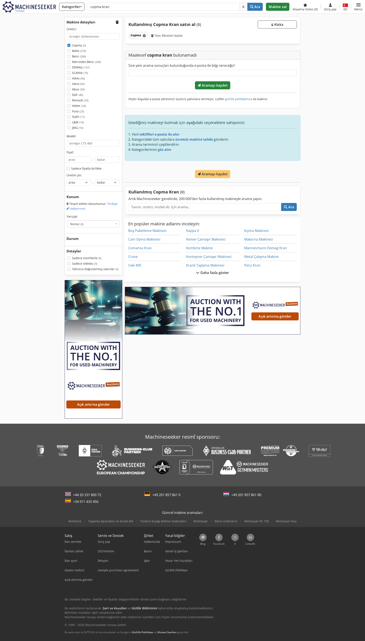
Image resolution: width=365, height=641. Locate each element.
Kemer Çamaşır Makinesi (205, 239)
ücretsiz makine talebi (194, 139)
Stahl (78, 117)
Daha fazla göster (214, 272)
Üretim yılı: (74, 175)
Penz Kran (252, 265)
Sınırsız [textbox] (77, 224)
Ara (256, 6)
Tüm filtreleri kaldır (168, 36)
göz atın (164, 149)
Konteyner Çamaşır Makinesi (209, 256)
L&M (78, 122)
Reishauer (200, 521)
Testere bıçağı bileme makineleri (163, 521)
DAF (77, 95)
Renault (80, 100)
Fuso (78, 111)
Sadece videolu (84, 263)
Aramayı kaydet (214, 85)
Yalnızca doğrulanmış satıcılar (95, 269)
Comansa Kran (140, 248)
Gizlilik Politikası (142, 632)
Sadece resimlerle (86, 258)
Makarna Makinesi (258, 239)
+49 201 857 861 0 (166, 495)
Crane (133, 256)
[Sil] (243, 7)
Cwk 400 (134, 265)
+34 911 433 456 (85, 501)
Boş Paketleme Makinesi (147, 230)
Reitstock (74, 521)
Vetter (79, 106)
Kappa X (192, 230)
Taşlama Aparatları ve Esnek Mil (110, 521)
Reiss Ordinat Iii (226, 521)
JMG (77, 128)
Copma (79, 45)
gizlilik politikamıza (238, 99)
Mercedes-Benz (86, 62)
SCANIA (80, 73)
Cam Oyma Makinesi (144, 239)
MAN (79, 51)
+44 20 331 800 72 (87, 495)
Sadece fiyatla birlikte (86, 168)
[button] (358, 7)
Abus (78, 89)
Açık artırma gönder (275, 316)
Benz (79, 56)
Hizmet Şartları (167, 632)
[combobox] (93, 223)
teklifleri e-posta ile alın (159, 134)
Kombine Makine (199, 248)
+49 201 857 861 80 (246, 495)
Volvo (78, 78)
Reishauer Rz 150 (256, 521)
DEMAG (81, 67)
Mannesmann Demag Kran (265, 248)
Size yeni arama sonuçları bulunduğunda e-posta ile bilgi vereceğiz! (181, 65)
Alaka (278, 24)
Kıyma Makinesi (256, 230)
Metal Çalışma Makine (261, 256)
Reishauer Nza (286, 521)
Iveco (78, 84)
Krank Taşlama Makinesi (205, 265)
